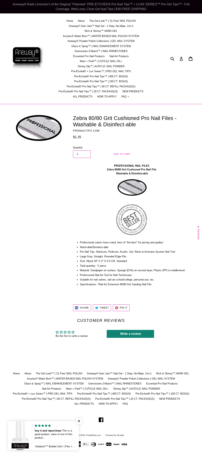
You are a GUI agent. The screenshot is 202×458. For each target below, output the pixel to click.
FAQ (126, 96)
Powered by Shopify (115, 435)
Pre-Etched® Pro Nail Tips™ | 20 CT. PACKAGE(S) (88, 91)
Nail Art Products (119, 56)
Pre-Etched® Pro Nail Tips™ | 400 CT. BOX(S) (101, 76)
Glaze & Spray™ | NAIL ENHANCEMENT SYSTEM (101, 46)
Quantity (78, 147)
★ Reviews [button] (198, 233)
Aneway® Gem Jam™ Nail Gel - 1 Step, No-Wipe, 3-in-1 (101, 26)
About (81, 20)
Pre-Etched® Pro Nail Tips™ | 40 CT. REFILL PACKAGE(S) (101, 86)
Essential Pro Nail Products (89, 56)
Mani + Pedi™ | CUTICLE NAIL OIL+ (101, 61)
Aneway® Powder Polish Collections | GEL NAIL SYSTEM (101, 41)
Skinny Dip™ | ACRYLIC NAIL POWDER (101, 66)
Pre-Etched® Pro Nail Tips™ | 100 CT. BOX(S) (101, 81)
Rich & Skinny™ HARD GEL (101, 30)
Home (69, 20)
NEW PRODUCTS (133, 91)
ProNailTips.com (93, 435)
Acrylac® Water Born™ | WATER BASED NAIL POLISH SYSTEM (101, 36)
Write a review (130, 333)
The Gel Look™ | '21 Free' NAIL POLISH (112, 20)
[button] (79, 421)
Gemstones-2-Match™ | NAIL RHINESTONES (101, 51)
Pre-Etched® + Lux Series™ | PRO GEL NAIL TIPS (101, 71)
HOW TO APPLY (107, 96)
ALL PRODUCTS (83, 96)
